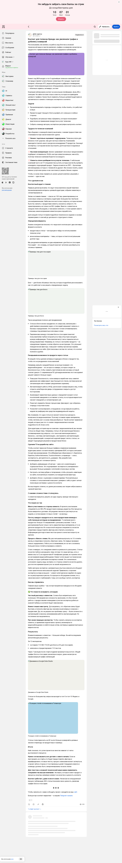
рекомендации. (7, 190)
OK (21, 859)
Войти (116, 27)
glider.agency (37, 34)
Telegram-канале (66, 796)
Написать (106, 27)
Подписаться (79, 35)
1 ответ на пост (33, 809)
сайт (75, 792)
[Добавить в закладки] (33, 804)
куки (12, 859)
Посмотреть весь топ (101, 325)
